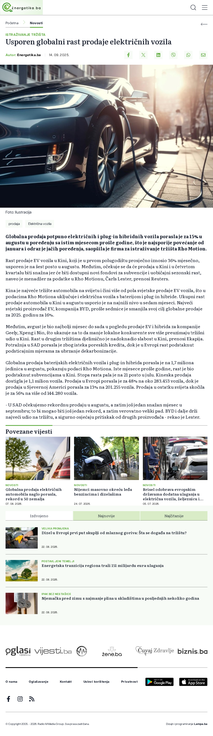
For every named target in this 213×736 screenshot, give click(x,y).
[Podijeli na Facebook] (128, 55)
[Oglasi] (18, 651)
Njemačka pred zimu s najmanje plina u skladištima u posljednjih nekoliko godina (120, 598)
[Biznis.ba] (192, 651)
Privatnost (129, 681)
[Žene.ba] (112, 651)
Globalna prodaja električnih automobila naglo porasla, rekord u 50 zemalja (34, 494)
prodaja (14, 223)
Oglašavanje (38, 681)
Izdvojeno (39, 515)
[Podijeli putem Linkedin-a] (158, 55)
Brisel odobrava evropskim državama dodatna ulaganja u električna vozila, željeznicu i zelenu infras (171, 494)
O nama (11, 681)
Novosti (36, 23)
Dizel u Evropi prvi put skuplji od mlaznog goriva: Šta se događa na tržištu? (114, 532)
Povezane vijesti (29, 431)
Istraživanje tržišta (26, 34)
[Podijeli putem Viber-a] (173, 55)
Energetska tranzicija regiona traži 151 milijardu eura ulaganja (103, 565)
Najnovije (106, 515)
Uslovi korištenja (96, 681)
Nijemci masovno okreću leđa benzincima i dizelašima (103, 491)
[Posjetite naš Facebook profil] (8, 699)
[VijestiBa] (53, 651)
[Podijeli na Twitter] (143, 55)
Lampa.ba (200, 724)
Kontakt (66, 681)
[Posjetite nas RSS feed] (32, 699)
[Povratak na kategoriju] (204, 24)
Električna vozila (39, 223)
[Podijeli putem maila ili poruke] (203, 55)
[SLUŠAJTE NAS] (81, 651)
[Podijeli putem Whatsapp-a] (188, 55)
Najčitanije (174, 515)
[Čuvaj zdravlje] (155, 651)
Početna (12, 23)
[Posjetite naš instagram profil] (20, 699)
